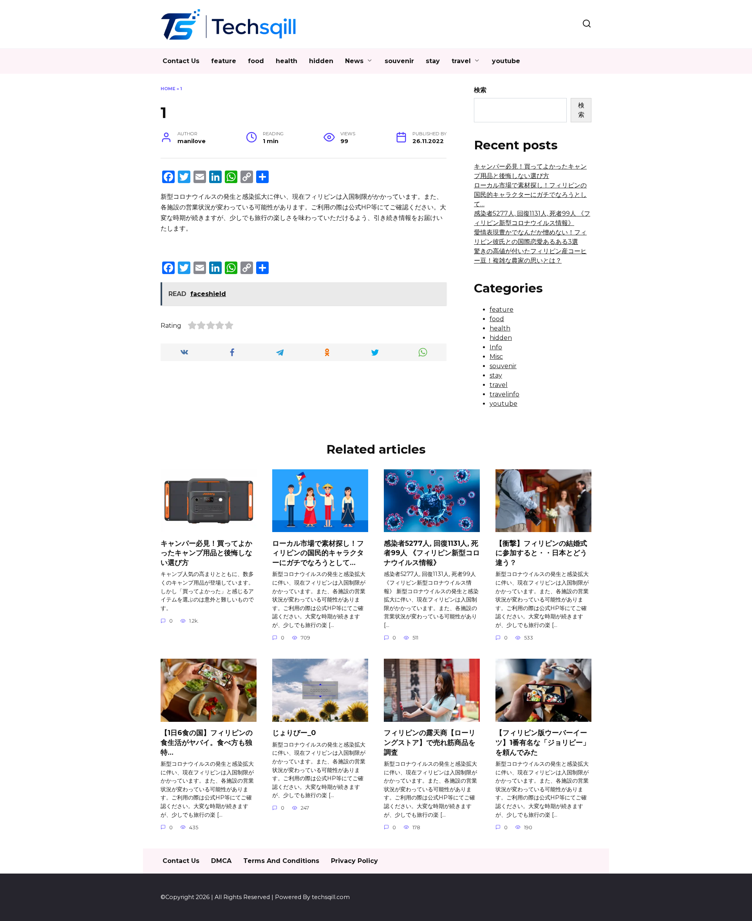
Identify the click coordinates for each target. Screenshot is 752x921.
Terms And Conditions (281, 861)
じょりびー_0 (294, 732)
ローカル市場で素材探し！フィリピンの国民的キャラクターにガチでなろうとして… (530, 195)
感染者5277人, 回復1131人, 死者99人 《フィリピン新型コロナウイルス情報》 (432, 552)
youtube (506, 61)
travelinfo (504, 394)
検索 (480, 90)
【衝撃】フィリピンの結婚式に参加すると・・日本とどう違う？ (541, 552)
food (256, 61)
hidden (321, 61)
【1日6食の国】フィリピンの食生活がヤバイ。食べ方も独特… (207, 742)
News (354, 61)
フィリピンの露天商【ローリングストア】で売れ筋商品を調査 (429, 742)
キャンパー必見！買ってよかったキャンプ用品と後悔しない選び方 (206, 552)
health (286, 61)
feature (223, 61)
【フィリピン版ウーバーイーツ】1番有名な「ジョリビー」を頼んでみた (542, 742)
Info (496, 347)
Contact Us (181, 61)
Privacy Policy (354, 861)
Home (168, 88)
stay (433, 61)
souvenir (399, 61)
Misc (496, 356)
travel (461, 61)
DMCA (221, 861)
